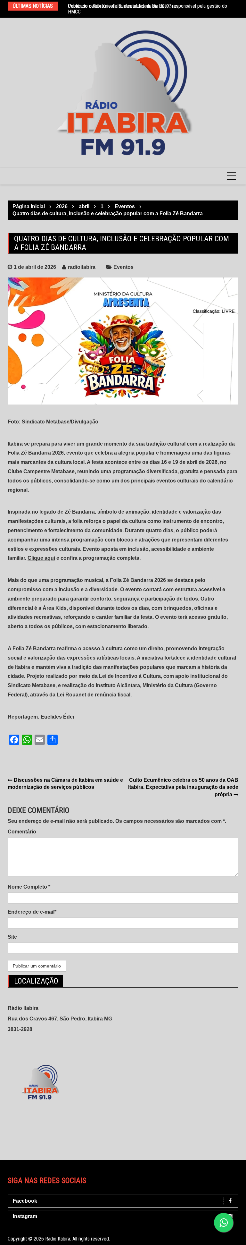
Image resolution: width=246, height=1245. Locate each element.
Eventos (123, 267)
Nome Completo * (29, 887)
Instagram (25, 1216)
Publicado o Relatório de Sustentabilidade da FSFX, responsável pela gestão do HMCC (147, 9)
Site (12, 937)
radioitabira (81, 267)
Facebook (25, 1201)
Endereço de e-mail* (32, 912)
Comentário (22, 831)
